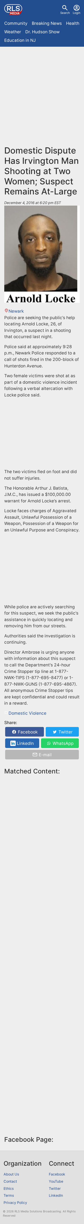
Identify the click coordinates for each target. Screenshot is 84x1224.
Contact (10, 1181)
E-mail (45, 754)
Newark (16, 311)
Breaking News (47, 23)
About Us (11, 1174)
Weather (12, 31)
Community (16, 23)
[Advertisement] (42, 93)
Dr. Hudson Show (42, 31)
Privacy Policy (15, 1203)
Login (76, 13)
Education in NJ (20, 40)
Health (72, 23)
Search (65, 13)
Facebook (27, 732)
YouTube (56, 1181)
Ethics (9, 1188)
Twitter (65, 732)
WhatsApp (63, 743)
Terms (9, 1195)
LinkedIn (25, 743)
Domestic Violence (27, 713)
